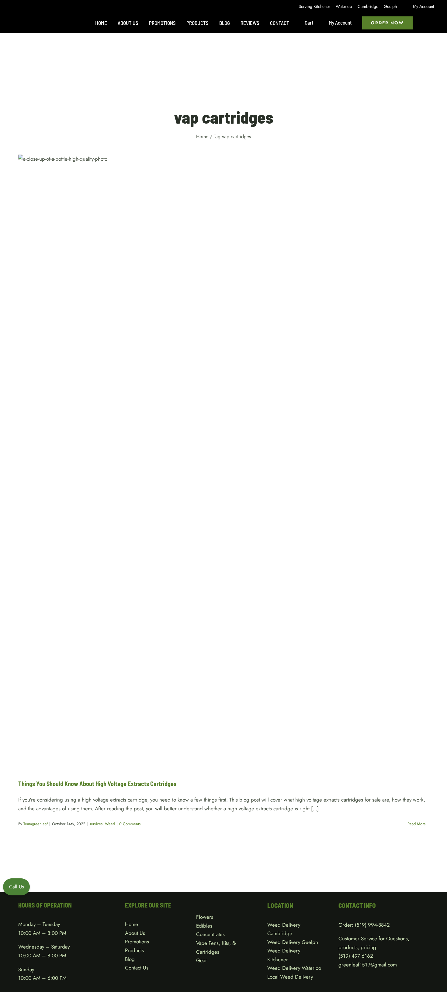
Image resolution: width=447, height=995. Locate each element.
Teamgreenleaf (35, 824)
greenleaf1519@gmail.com (367, 964)
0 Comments (129, 824)
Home (131, 924)
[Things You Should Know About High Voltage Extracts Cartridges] (223, 462)
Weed (231, 468)
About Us (135, 933)
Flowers (204, 917)
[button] (425, 23)
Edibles (204, 925)
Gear (201, 960)
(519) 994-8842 (372, 924)
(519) (345, 955)
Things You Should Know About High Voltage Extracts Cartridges (97, 783)
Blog (130, 959)
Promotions (137, 941)
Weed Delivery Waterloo (294, 968)
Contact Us (136, 967)
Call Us (16, 886)
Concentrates (210, 934)
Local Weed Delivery (290, 976)
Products (134, 950)
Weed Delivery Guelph (292, 942)
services (217, 468)
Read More (416, 824)
